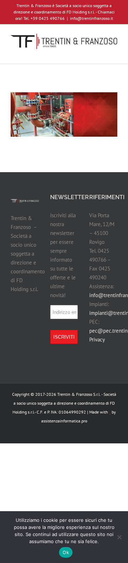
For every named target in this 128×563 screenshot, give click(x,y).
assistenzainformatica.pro (64, 420)
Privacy (97, 339)
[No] (119, 537)
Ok (66, 552)
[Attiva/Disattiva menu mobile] (114, 52)
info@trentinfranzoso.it (91, 18)
